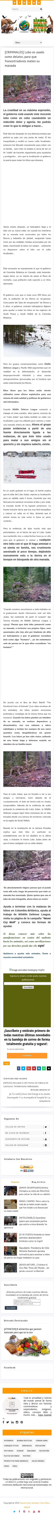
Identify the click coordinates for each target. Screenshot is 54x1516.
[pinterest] (39, 2)
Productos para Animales (16, 1461)
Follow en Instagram (16, 1145)
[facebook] (19, 2)
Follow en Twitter (15, 1127)
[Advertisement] (27, 195)
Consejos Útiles (11, 1446)
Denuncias (27, 1446)
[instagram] (24, 2)
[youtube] (34, 2)
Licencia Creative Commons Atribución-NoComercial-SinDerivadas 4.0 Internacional (27, 1484)
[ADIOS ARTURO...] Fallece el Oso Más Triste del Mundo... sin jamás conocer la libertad (34, 1268)
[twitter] (14, 2)
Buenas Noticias (24, 1440)
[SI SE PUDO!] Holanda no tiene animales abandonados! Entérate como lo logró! (34, 1237)
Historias (8, 1451)
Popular (15, 1182)
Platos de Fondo (11, 1456)
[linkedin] (12, 1422)
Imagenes (31, 1451)
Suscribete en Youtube (17, 1139)
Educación (40, 1446)
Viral (15, 1466)
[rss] (29, 2)
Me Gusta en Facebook (17, 1133)
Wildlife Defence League (24, 409)
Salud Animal (38, 1461)
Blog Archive (39, 1182)
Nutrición (44, 1451)
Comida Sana (42, 1440)
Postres (26, 1456)
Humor (20, 1451)
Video (6, 1466)
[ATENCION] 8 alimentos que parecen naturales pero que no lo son (22, 1330)
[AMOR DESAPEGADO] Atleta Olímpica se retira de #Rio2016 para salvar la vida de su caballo (34, 1191)
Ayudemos (8, 1440)
